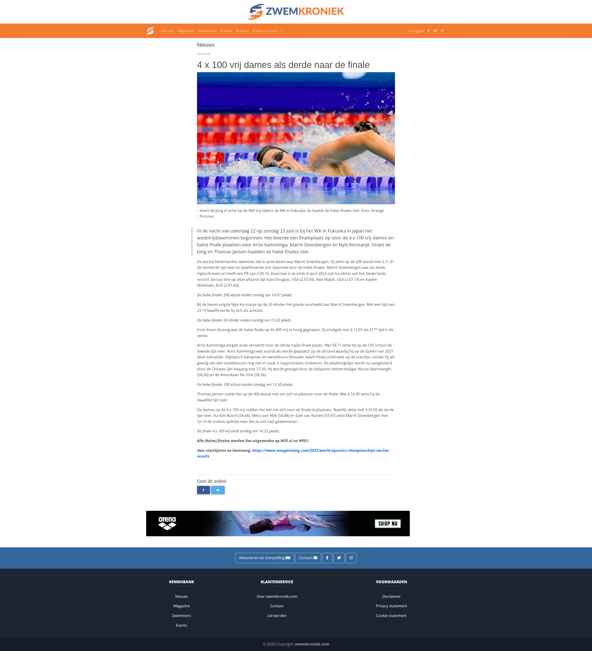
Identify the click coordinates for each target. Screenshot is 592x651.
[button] (203, 490)
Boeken (242, 30)
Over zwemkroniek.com (277, 596)
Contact (306, 557)
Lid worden (277, 615)
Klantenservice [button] (266, 30)
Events (226, 30)
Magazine (185, 30)
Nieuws (167, 30)
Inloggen (416, 30)
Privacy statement (391, 605)
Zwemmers (207, 30)
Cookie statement (391, 615)
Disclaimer (391, 596)
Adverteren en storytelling (262, 557)
